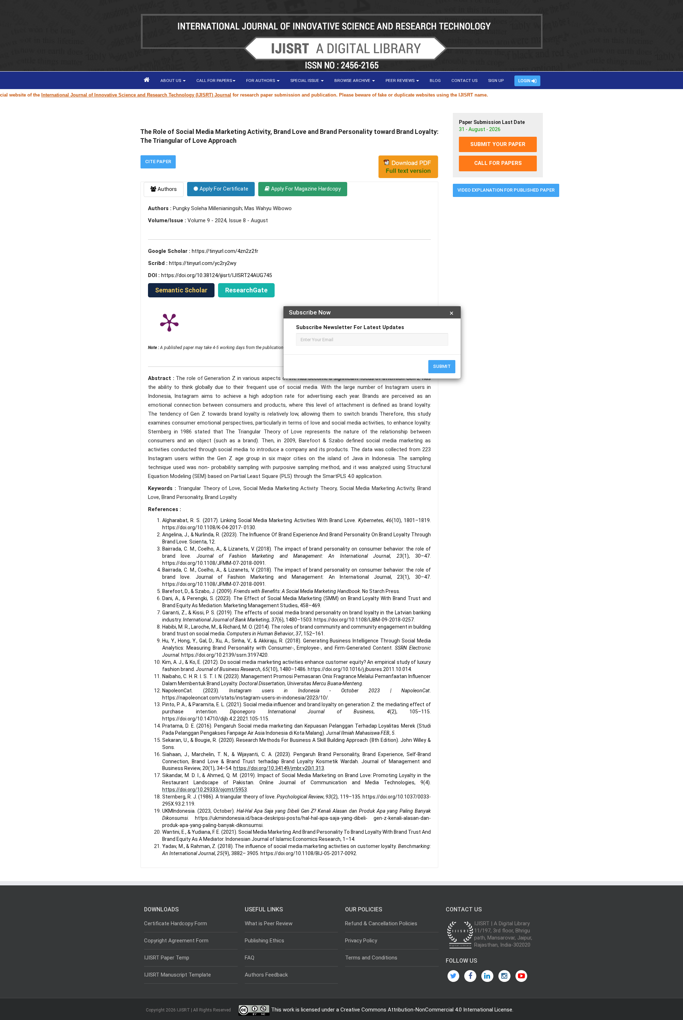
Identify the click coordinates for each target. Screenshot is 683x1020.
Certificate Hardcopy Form (175, 923)
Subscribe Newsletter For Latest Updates (350, 327)
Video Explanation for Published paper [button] (506, 190)
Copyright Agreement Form (176, 940)
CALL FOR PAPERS (214, 80)
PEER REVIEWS (400, 80)
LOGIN (524, 80)
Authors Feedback (266, 975)
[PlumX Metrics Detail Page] (169, 322)
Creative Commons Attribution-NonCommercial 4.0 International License (426, 1009)
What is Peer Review (268, 923)
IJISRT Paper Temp (166, 957)
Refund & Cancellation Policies (381, 923)
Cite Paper (158, 161)
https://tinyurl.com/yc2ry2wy (202, 263)
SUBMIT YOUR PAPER (497, 144)
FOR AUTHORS (261, 80)
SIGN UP (496, 80)
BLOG (435, 80)
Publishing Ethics (264, 940)
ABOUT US (171, 80)
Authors (166, 189)
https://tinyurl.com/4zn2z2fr (225, 251)
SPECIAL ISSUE (305, 80)
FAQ (249, 957)
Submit (442, 366)
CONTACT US (464, 80)
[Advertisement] (498, 311)
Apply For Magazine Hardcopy (305, 189)
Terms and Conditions (371, 957)
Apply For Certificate (223, 189)
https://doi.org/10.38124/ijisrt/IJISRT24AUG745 (216, 275)
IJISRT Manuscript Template (177, 975)
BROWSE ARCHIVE (352, 80)
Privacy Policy (361, 940)
